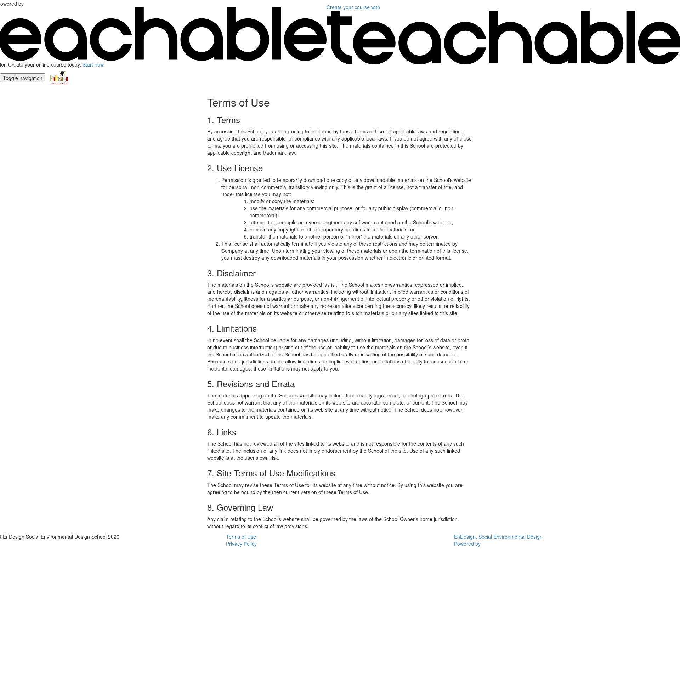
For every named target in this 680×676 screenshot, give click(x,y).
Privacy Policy (241, 543)
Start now (93, 64)
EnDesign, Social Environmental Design (498, 536)
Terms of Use (241, 536)
